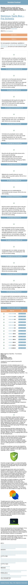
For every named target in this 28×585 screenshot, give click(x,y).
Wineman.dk (4, 46)
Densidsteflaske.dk (20, 44)
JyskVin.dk (12, 44)
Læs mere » (14, 35)
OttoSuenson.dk (5, 44)
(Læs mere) (14, 28)
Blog (11, 582)
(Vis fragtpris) (9, 31)
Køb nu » (14, 39)
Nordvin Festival (14, 2)
